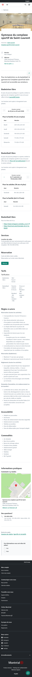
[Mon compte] (29, 4)
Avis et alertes (5, 570)
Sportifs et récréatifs (20, 534)
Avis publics (4, 625)
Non (7, 551)
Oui (7, 548)
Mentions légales (15, 669)
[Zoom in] (29, 494)
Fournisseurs (4, 600)
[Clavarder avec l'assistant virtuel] (28, 673)
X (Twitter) (6, 645)
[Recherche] (25, 4)
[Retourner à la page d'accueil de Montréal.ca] (2, 4)
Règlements (4, 628)
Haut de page (27, 562)
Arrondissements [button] (6, 655)
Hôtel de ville (4, 610)
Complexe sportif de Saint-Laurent (10, 44)
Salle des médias (5, 585)
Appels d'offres (5, 595)
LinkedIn (5, 643)
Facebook (5, 637)
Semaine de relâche (7, 534)
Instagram (6, 640)
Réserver (5, 263)
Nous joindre (4, 582)
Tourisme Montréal (6, 615)
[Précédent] (4, 110)
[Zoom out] (29, 496)
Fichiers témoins (7, 667)
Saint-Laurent (11, 42)
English (28, 1)
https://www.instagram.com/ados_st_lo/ (16, 224)
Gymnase (5, 10)
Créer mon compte (5, 573)
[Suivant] (27, 110)
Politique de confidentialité (20, 667)
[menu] (7, 4)
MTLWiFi (3, 612)
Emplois (3, 597)
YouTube (5, 648)
